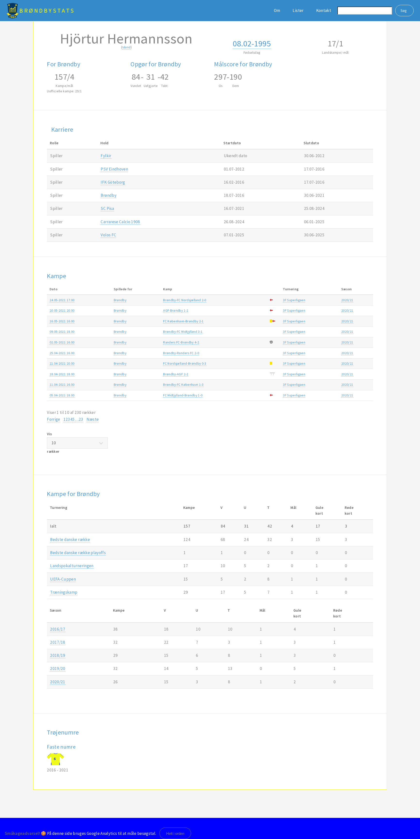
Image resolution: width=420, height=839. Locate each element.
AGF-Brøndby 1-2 (175, 310)
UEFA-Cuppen (63, 579)
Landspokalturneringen (71, 565)
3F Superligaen (294, 300)
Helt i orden (175, 833)
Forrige (53, 419)
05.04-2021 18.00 (62, 395)
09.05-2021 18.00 (62, 331)
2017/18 (57, 642)
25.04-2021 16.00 (62, 353)
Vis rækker (53, 443)
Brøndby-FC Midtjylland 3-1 (182, 331)
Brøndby (108, 195)
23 (81, 419)
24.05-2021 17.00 (62, 300)
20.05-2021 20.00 (62, 310)
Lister (298, 10)
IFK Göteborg (113, 182)
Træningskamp (63, 592)
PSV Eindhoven (114, 169)
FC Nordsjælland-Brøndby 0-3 (184, 363)
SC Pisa (107, 208)
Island (126, 47)
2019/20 (57, 668)
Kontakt (323, 10)
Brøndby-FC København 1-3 (183, 384)
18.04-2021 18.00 (62, 374)
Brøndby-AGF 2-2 (175, 374)
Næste (93, 419)
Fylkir (106, 155)
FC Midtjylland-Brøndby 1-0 (182, 395)
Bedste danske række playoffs (78, 552)
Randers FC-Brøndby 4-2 (181, 342)
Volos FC (108, 235)
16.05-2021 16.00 (62, 321)
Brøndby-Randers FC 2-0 (181, 353)
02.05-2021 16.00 (62, 342)
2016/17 (57, 629)
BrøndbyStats (47, 10)
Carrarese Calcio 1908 (120, 221)
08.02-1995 (252, 43)
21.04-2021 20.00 (62, 363)
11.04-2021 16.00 (62, 384)
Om (277, 10)
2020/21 (347, 300)
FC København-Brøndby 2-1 (183, 321)
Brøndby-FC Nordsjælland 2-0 (184, 300)
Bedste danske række (70, 539)
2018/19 (57, 655)
